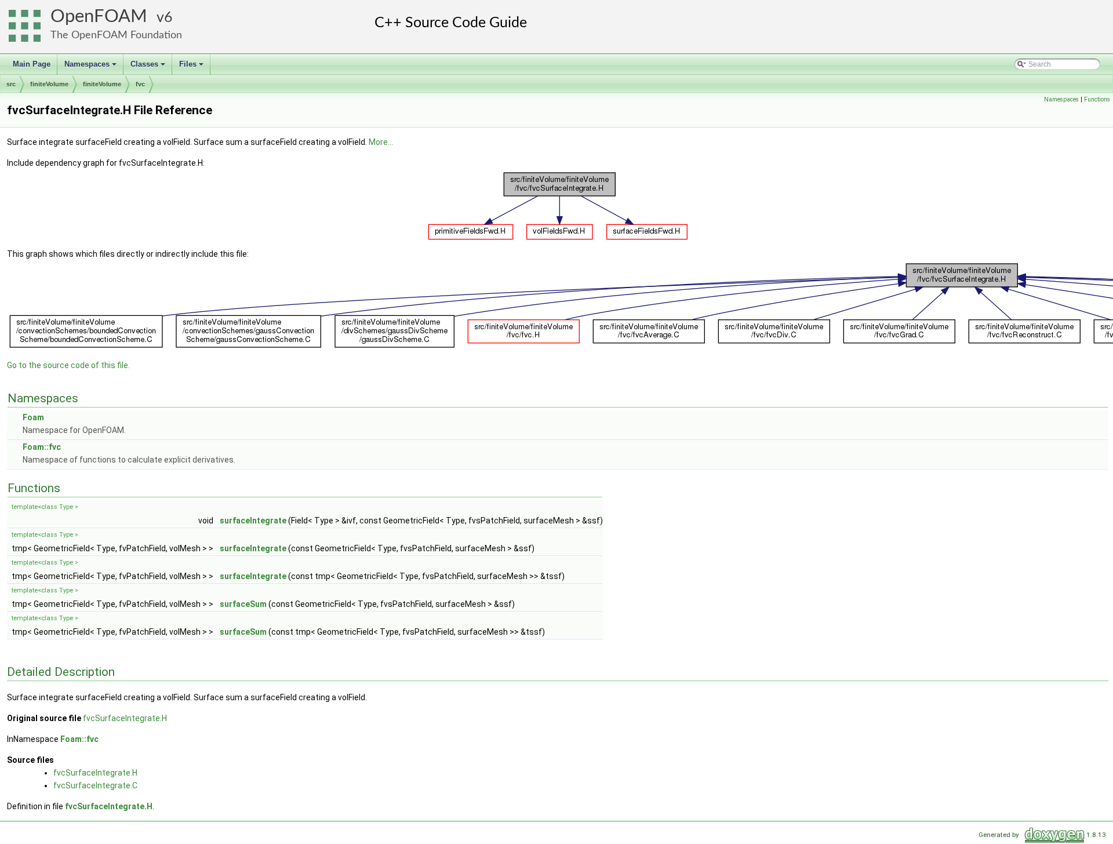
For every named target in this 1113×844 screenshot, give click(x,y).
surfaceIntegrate (253, 520)
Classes (148, 67)
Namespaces (91, 67)
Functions (1097, 99)
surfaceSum (243, 604)
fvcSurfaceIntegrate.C (95, 785)
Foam (33, 417)
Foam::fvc (42, 447)
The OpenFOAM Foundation (116, 35)
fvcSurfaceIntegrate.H (125, 718)
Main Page (31, 64)
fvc (140, 84)
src (11, 84)
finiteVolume (49, 84)
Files (192, 67)
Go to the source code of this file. (68, 365)
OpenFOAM (98, 17)
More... (381, 142)
